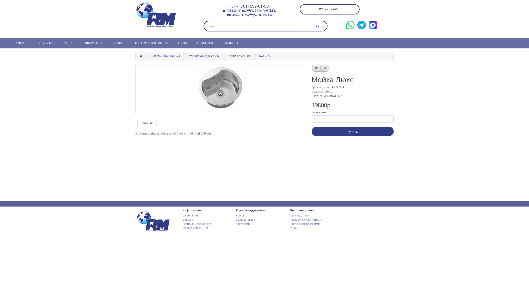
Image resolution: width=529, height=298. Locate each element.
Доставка (188, 219)
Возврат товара (245, 219)
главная (20, 43)
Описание (147, 123)
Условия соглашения (195, 228)
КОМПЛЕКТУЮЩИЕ (239, 56)
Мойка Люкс (266, 56)
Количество (319, 112)
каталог (117, 43)
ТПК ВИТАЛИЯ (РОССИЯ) (204, 56)
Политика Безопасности (197, 224)
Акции (68, 43)
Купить (352, 131)
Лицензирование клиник (150, 43)
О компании (45, 43)
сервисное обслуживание (196, 43)
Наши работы (92, 43)
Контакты (231, 43)
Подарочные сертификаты (306, 219)
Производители (299, 215)
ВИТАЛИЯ (338, 87)
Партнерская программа (305, 224)
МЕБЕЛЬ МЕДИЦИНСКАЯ (165, 56)
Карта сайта (243, 224)
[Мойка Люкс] (220, 89)
